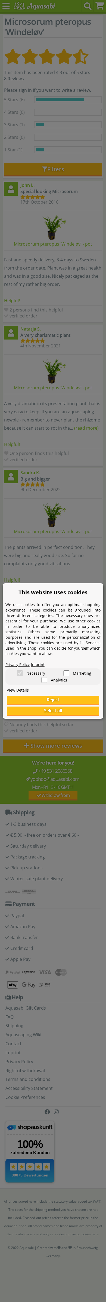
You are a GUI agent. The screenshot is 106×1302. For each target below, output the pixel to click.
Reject (53, 700)
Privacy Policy (17, 664)
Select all (53, 711)
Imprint (38, 664)
